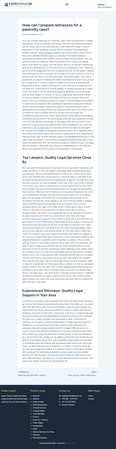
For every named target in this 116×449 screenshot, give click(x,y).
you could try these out (65, 355)
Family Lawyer (71, 443)
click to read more (41, 128)
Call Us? (101, 4)
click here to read (39, 219)
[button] (67, 4)
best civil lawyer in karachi (49, 53)
